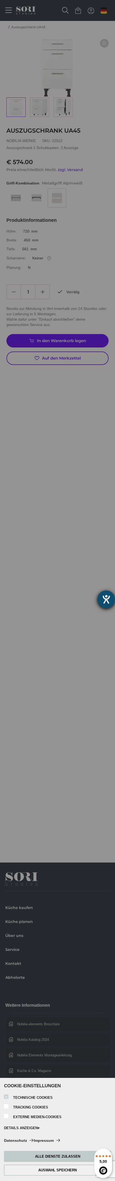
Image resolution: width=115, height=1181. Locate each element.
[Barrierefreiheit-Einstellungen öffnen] (106, 599)
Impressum (44, 1140)
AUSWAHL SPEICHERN (57, 1170)
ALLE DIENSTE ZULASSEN (57, 1156)
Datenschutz (15, 1140)
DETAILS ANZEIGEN (21, 1128)
